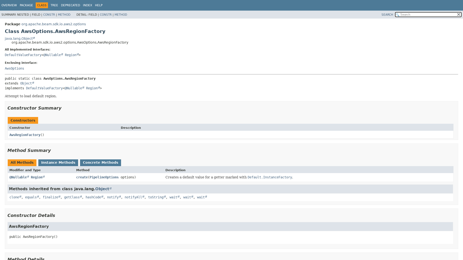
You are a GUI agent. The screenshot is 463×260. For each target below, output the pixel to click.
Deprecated (70, 5)
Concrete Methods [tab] (100, 162)
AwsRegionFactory (24, 135)
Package (26, 5)
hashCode (93, 197)
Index (87, 5)
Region (70, 55)
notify (113, 197)
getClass (72, 197)
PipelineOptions (104, 177)
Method (64, 14)
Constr (49, 14)
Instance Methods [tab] (58, 162)
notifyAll (133, 197)
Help (98, 5)
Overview (9, 5)
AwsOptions (14, 68)
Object (26, 83)
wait (173, 197)
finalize (50, 197)
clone (14, 197)
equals (31, 197)
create (82, 177)
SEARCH (387, 14)
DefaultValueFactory (23, 55)
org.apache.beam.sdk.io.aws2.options (53, 24)
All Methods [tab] (22, 162)
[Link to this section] (65, 107)
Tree (54, 5)
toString (155, 197)
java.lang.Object (19, 38)
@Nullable (52, 55)
